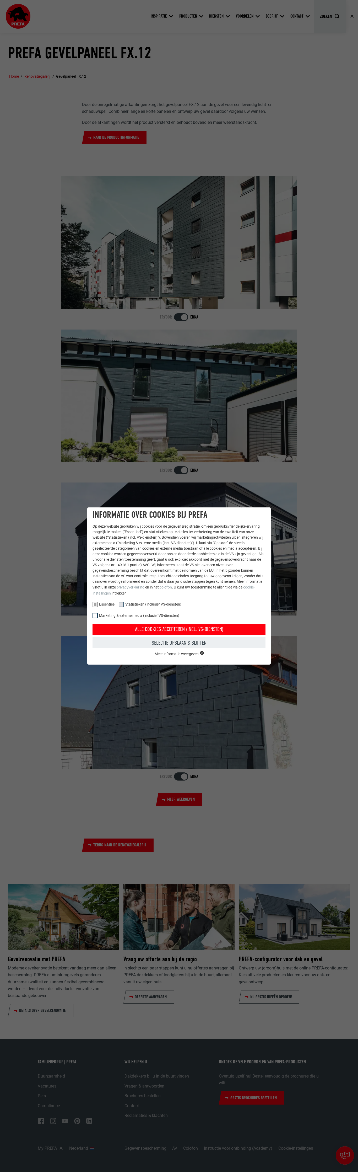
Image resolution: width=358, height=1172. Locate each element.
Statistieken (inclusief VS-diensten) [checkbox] (153, 604)
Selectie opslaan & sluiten (179, 642)
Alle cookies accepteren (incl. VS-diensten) (179, 629)
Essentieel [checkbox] (107, 604)
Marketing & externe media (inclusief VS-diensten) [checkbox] (139, 615)
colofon (166, 587)
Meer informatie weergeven (177, 654)
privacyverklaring (130, 587)
